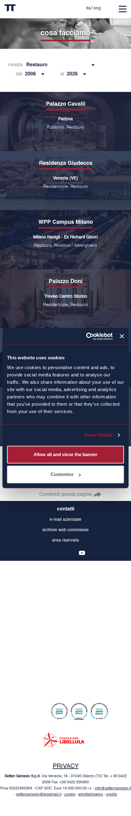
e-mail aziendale (65, 519)
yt (82, 553)
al (62, 73)
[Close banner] (122, 336)
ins (43, 553)
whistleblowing (90, 794)
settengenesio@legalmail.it (38, 794)
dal (19, 73)
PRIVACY (66, 766)
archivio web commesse (65, 530)
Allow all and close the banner (65, 454)
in (72, 553)
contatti (65, 509)
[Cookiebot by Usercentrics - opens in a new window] (86, 336)
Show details (98, 434)
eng (97, 8)
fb (53, 553)
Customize (62, 474)
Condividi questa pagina (65, 494)
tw (62, 553)
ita (88, 8)
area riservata (65, 540)
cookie (69, 794)
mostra (15, 64)
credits (111, 794)
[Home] (22, 9)
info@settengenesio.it (113, 788)
